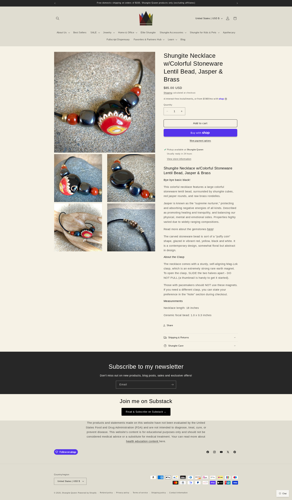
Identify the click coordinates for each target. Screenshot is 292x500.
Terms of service (140, 493)
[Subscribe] (172, 385)
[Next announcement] (237, 3)
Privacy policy (122, 493)
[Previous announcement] (55, 3)
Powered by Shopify (87, 493)
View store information (179, 159)
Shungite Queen (69, 493)
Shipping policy (158, 493)
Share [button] (170, 325)
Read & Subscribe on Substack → (146, 411)
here (210, 229)
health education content (142, 441)
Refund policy (106, 493)
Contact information (178, 493)
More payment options (200, 141)
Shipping (168, 93)
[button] (57, 18)
